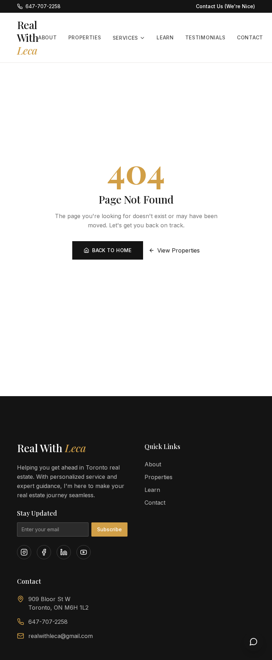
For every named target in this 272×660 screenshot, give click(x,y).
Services (125, 38)
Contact (250, 37)
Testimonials (205, 37)
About (47, 37)
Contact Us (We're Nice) (225, 6)
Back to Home (111, 250)
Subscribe (109, 529)
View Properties (178, 250)
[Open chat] (254, 641)
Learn (165, 37)
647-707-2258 (48, 621)
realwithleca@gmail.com (60, 635)
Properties (84, 37)
